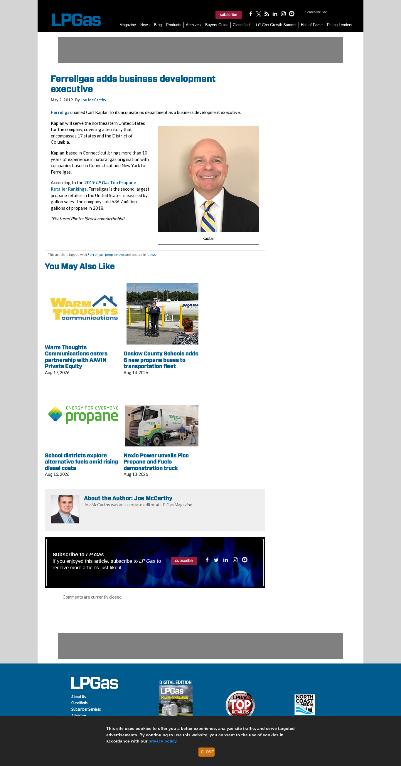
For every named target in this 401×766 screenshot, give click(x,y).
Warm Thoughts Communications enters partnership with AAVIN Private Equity (76, 356)
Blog (158, 25)
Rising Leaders (339, 25)
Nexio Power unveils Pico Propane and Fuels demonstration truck (156, 461)
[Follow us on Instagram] (283, 13)
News (145, 25)
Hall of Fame (312, 25)
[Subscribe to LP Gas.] (228, 15)
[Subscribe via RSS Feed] (267, 13)
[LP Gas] (71, 19)
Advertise (78, 715)
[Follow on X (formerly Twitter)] (259, 13)
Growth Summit (276, 25)
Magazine (127, 25)
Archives (193, 25)
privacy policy (162, 741)
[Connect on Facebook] (250, 13)
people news (115, 254)
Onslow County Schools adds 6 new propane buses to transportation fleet (161, 359)
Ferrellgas (61, 112)
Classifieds (242, 25)
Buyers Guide (216, 25)
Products (173, 25)
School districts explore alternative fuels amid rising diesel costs (81, 461)
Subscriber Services (86, 709)
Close (207, 752)
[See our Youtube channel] (291, 13)
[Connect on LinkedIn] (275, 13)
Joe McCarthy (93, 100)
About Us (78, 696)
